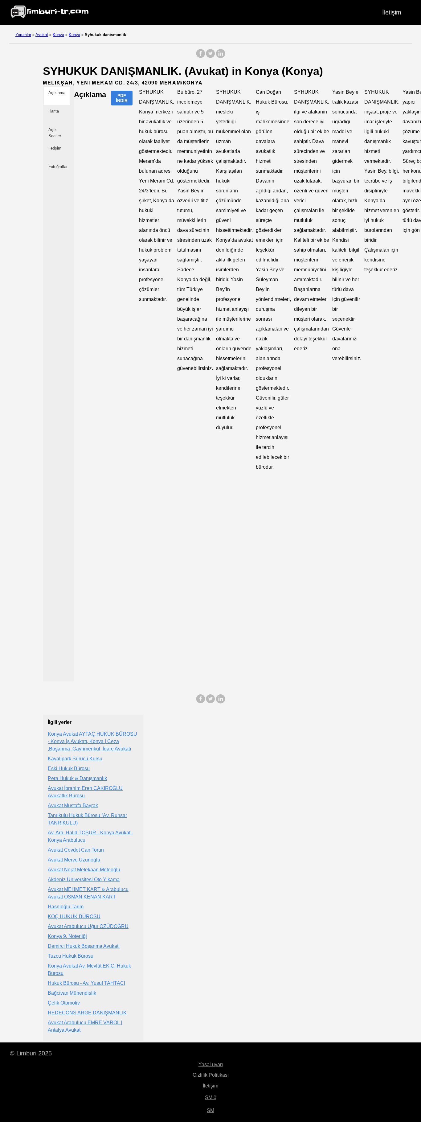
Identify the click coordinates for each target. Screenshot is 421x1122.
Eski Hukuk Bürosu (69, 768)
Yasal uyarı (210, 1064)
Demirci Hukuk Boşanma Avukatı (84, 946)
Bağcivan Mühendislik (72, 993)
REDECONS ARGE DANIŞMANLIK (87, 1012)
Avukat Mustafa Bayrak (73, 805)
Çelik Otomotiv (64, 1002)
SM (210, 1110)
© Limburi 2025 (31, 1053)
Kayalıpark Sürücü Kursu (75, 758)
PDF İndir (122, 98)
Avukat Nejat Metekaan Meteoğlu (84, 869)
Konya (58, 34)
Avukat (41, 34)
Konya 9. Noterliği (67, 936)
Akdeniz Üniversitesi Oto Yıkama (84, 879)
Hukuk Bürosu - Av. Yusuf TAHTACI (86, 983)
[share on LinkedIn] (220, 56)
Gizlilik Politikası (211, 1075)
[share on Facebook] (201, 56)
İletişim (391, 12)
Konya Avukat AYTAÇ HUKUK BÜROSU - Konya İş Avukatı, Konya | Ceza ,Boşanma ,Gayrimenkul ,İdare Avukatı (92, 741)
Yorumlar (23, 34)
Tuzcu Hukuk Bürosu (70, 956)
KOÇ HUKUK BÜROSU (74, 916)
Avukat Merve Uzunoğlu (74, 859)
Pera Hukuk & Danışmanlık (77, 778)
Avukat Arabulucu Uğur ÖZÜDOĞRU (88, 926)
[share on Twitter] (210, 56)
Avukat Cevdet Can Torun (76, 850)
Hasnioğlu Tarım (66, 906)
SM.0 (210, 1097)
